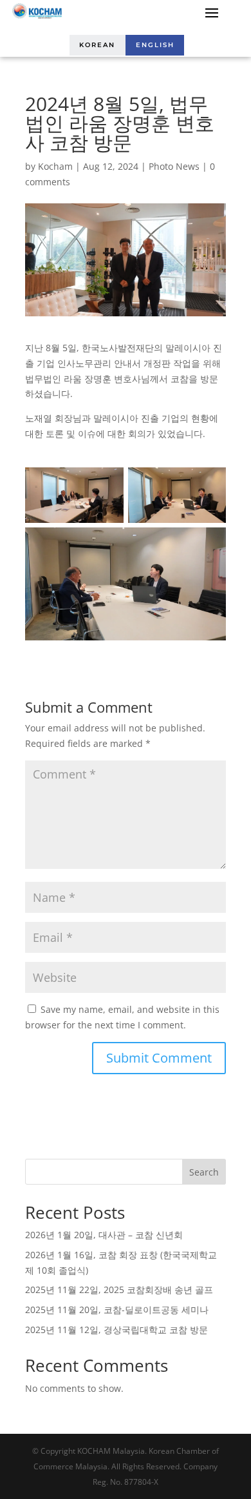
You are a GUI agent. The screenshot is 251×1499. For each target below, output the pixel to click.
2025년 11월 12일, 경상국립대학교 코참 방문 (116, 1329)
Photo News (174, 166)
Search (204, 1172)
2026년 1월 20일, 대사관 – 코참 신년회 (104, 1235)
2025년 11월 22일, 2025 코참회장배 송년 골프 (119, 1289)
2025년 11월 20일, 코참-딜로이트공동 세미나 (117, 1309)
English (155, 44)
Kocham (55, 166)
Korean (97, 44)
